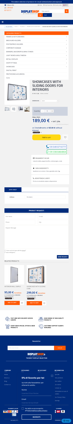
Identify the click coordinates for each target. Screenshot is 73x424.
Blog (5, 381)
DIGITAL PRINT (11, 70)
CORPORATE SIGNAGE (13, 48)
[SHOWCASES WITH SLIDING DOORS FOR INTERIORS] (7, 109)
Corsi (8, 78)
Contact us (7, 384)
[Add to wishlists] (22, 303)
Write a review (44, 93)
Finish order (58, 5)
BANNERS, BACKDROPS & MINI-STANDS (19, 52)
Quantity (37, 111)
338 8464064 (57, 420)
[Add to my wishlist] (65, 137)
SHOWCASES (10, 67)
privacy (23, 250)
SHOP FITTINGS (11, 63)
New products (59, 378)
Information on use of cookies (61, 392)
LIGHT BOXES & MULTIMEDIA (16, 55)
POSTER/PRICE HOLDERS (14, 44)
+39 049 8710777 (57, 146)
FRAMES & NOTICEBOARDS (33, 26)
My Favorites (48, 5)
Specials (57, 374)
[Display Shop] (28, 12)
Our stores (58, 384)
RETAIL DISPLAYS (12, 59)
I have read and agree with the (16, 250)
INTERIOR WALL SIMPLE (12, 286)
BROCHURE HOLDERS (13, 40)
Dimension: (35, 100)
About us (7, 378)
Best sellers (58, 381)
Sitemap (57, 400)
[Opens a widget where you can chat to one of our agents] (66, 421)
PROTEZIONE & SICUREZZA (15, 74)
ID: (33, 93)
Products (22, 26)
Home (16, 26)
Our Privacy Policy (60, 397)
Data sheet (13, 190)
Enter (40, 5)
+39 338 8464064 (57, 151)
